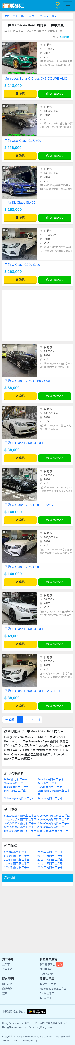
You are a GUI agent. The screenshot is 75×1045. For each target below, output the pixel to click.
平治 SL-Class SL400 (19, 202)
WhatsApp (56, 93)
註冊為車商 (46, 969)
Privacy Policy (30, 1040)
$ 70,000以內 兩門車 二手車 (54, 823)
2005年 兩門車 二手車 (16, 859)
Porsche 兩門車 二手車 (51, 779)
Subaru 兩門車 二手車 (50, 798)
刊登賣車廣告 (51, 964)
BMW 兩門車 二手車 (15, 779)
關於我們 (7, 984)
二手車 (6, 964)
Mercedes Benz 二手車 (53, 988)
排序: (61, 37)
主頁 (6, 16)
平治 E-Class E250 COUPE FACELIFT (32, 691)
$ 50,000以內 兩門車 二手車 (54, 819)
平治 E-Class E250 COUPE (24, 629)
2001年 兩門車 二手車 (16, 867)
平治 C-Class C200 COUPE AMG (28, 505)
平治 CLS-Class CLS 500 (22, 140)
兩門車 (33, 16)
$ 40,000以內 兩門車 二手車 (20, 819)
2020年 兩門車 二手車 (50, 852)
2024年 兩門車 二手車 (50, 867)
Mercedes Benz (49, 16)
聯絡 (21, 93)
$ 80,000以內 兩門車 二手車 (54, 827)
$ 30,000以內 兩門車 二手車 (54, 815)
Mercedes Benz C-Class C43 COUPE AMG (35, 78)
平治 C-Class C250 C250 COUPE (29, 381)
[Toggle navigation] (68, 5)
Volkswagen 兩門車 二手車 (19, 798)
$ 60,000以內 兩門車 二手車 (20, 823)
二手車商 (7, 969)
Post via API (47, 974)
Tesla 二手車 (47, 998)
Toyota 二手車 (48, 984)
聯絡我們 (7, 988)
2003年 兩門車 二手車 (16, 863)
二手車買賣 (19, 16)
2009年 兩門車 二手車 (16, 855)
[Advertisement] (37, 315)
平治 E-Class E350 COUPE (24, 443)
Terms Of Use (10, 1040)
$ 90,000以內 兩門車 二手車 (20, 830)
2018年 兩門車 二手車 (50, 855)
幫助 (4, 993)
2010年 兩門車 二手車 (16, 852)
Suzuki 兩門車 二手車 (16, 786)
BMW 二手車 (47, 993)
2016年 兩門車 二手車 (50, 863)
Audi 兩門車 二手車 (48, 783)
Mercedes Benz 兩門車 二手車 (54, 792)
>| (39, 719)
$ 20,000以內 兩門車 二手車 (20, 815)
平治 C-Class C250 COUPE (24, 567)
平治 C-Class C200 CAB (22, 264)
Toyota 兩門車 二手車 (16, 783)
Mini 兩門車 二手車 (15, 790)
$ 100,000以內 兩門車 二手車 (53, 832)
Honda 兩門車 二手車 (50, 786)
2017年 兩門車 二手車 (50, 859)
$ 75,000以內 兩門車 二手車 (20, 827)
